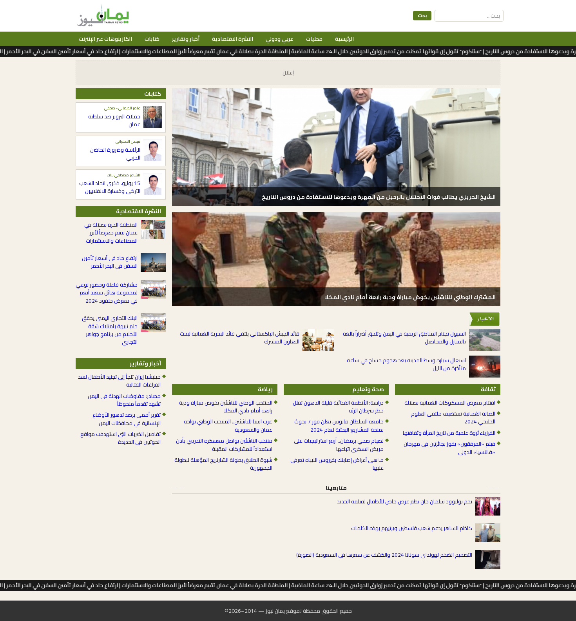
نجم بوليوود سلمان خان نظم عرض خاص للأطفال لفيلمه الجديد (404, 501)
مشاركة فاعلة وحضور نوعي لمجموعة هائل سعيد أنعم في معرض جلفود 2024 (107, 292)
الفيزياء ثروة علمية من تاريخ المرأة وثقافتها (449, 433)
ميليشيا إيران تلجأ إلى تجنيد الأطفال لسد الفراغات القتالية (119, 381)
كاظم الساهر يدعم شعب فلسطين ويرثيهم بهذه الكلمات (411, 528)
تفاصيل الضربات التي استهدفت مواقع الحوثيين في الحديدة (120, 438)
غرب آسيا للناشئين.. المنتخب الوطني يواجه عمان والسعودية (228, 425)
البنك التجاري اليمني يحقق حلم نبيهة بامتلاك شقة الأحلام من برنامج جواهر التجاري (110, 330)
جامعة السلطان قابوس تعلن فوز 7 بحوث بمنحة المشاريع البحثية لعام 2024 (339, 425)
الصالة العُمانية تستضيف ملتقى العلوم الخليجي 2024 (453, 418)
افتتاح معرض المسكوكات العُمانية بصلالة (449, 402)
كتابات (152, 39)
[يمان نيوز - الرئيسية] (101, 15)
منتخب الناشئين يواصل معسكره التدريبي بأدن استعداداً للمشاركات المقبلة (224, 445)
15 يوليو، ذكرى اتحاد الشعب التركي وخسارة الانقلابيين (109, 187)
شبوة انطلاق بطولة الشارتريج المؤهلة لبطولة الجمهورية (223, 464)
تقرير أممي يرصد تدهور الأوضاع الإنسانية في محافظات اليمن (126, 419)
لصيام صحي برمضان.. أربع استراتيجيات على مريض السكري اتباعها (339, 445)
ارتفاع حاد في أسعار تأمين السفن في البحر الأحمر (110, 262)
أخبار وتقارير (185, 39)
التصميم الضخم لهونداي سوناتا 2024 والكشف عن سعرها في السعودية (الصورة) (384, 554)
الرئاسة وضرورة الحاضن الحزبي (115, 154)
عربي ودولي (279, 39)
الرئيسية (344, 39)
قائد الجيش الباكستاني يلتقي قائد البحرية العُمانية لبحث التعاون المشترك (239, 338)
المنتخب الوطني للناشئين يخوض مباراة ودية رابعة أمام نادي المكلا (225, 407)
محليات (314, 39)
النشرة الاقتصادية (232, 39)
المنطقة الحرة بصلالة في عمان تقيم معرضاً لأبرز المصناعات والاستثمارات (111, 232)
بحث (422, 15)
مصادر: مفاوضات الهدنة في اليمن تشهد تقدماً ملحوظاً (124, 400)
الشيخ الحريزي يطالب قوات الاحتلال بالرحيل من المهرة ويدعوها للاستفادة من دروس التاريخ (379, 197)
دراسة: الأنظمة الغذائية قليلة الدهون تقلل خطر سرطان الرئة (338, 407)
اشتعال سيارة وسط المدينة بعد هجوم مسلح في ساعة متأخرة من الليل (406, 364)
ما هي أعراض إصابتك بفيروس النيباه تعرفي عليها (337, 464)
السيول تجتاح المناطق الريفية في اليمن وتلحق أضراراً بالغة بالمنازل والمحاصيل (404, 338)
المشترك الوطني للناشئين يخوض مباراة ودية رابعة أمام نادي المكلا (410, 297)
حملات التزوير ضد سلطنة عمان (114, 120)
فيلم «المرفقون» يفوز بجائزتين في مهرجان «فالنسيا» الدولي (449, 448)
